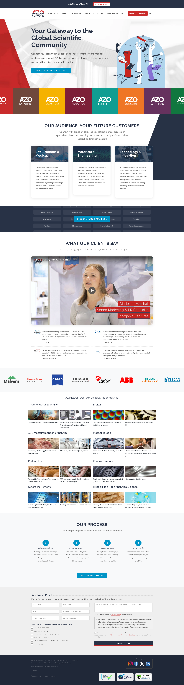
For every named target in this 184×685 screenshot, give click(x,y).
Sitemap (34, 670)
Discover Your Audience (92, 219)
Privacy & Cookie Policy (63, 663)
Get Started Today (92, 575)
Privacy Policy (116, 615)
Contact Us (74, 660)
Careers (34, 663)
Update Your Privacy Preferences (44, 676)
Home (33, 660)
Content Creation (41, 637)
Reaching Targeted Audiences (46, 634)
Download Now (101, 4)
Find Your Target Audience (51, 71)
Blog (66, 660)
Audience (59, 660)
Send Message (123, 643)
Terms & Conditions (46, 663)
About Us (50, 660)
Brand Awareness (41, 628)
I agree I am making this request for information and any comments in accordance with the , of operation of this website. (122, 635)
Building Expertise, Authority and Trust (50, 641)
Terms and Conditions (129, 635)
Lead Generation (40, 631)
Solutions (41, 660)
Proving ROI (38, 644)
